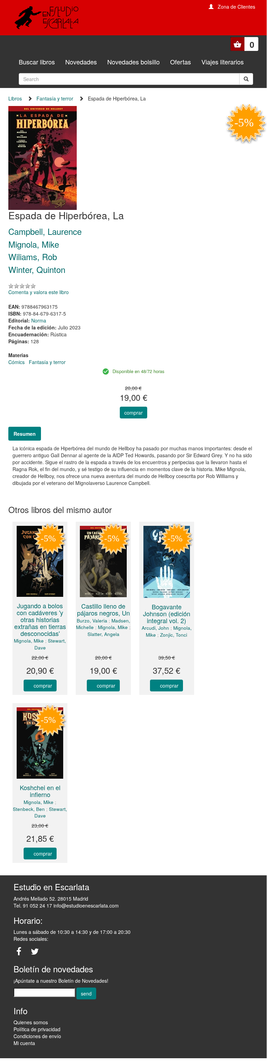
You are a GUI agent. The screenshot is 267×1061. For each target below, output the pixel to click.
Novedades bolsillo (133, 61)
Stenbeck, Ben (29, 809)
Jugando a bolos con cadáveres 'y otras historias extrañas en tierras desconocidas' (40, 619)
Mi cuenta (24, 1043)
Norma (38, 320)
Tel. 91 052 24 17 (33, 905)
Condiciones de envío (37, 1036)
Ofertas (180, 61)
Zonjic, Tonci (173, 634)
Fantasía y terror (54, 98)
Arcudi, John (155, 628)
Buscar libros (37, 61)
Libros (15, 98)
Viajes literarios (222, 61)
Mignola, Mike (29, 640)
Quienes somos (31, 1022)
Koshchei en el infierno (40, 791)
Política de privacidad (37, 1029)
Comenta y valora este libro (38, 292)
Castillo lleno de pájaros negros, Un (103, 609)
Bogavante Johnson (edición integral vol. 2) (166, 613)
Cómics (16, 362)
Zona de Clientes (236, 6)
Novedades (81, 61)
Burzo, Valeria (92, 620)
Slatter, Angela (103, 634)
